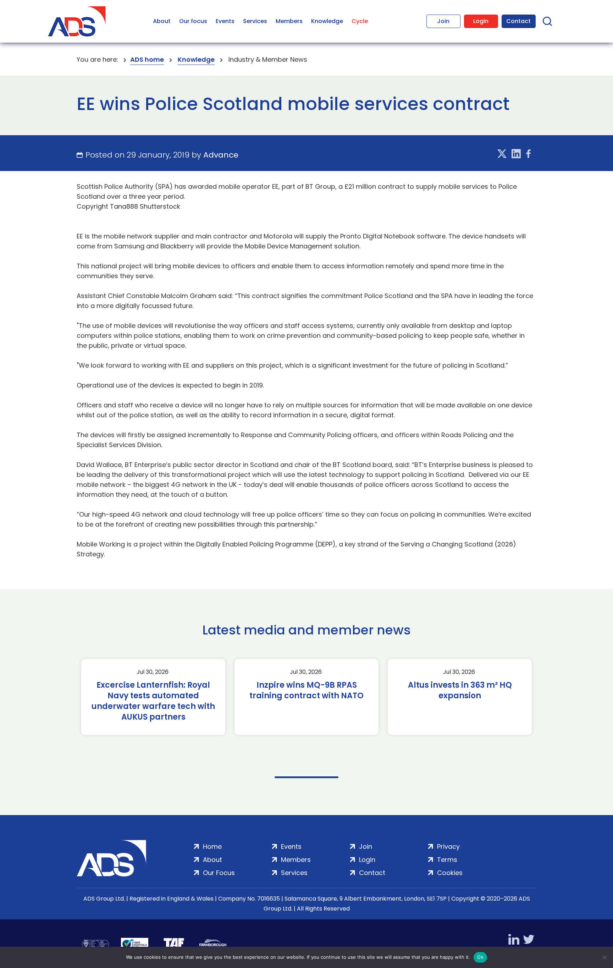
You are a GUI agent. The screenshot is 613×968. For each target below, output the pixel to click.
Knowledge (327, 21)
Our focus (193, 21)
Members (289, 21)
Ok (480, 957)
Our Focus (219, 872)
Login (480, 21)
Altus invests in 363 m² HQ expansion (460, 690)
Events (225, 21)
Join (443, 21)
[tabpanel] (153, 697)
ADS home (147, 59)
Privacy (448, 846)
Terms (447, 859)
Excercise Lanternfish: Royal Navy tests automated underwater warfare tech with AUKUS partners (153, 701)
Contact (518, 21)
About (162, 21)
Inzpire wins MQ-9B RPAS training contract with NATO (306, 690)
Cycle (360, 21)
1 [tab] (306, 777)
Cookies (450, 872)
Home (212, 846)
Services (255, 21)
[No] (604, 957)
